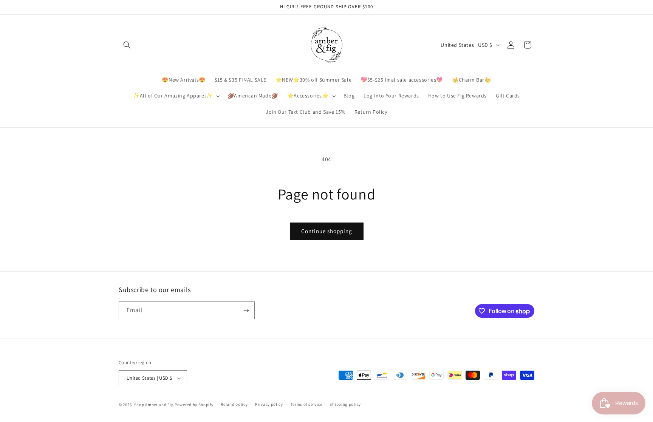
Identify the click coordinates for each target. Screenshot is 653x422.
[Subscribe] (246, 310)
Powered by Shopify (194, 404)
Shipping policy (345, 404)
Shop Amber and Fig (154, 404)
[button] (127, 45)
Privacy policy (269, 404)
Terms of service (306, 404)
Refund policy (234, 404)
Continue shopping (326, 231)
